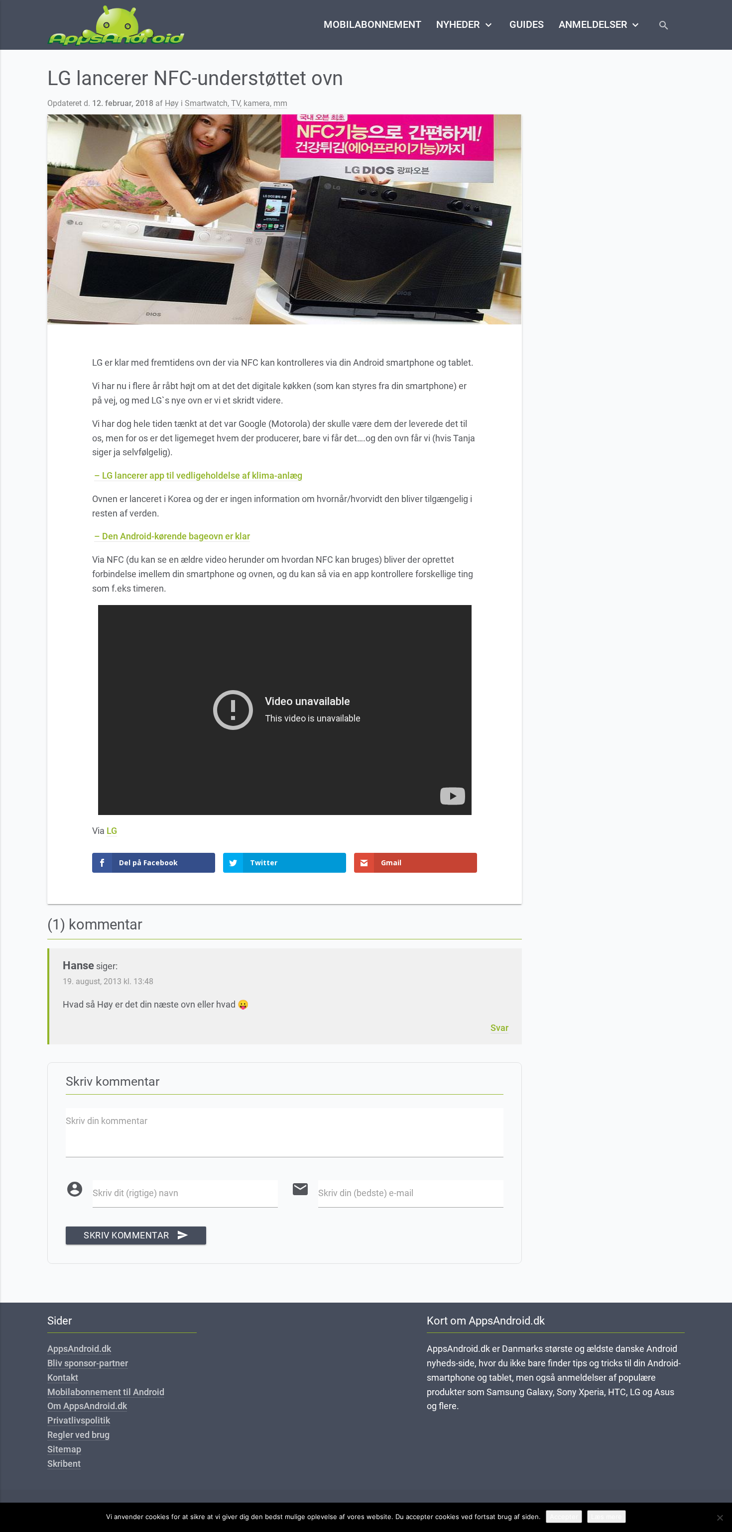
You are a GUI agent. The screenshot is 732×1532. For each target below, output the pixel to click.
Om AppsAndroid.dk (87, 1406)
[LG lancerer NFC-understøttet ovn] (284, 219)
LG (112, 830)
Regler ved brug (78, 1435)
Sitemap (64, 1449)
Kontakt (62, 1377)
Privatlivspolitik (78, 1420)
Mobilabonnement (372, 24)
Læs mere (606, 1517)
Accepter (564, 1517)
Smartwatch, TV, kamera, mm (236, 103)
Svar (499, 1027)
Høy (172, 103)
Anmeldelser (600, 25)
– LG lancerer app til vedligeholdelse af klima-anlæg (198, 475)
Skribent (64, 1463)
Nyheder (465, 25)
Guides (526, 24)
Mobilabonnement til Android (105, 1392)
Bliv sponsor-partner (87, 1363)
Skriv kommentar (136, 1235)
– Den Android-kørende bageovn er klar (172, 536)
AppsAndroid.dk (79, 1348)
